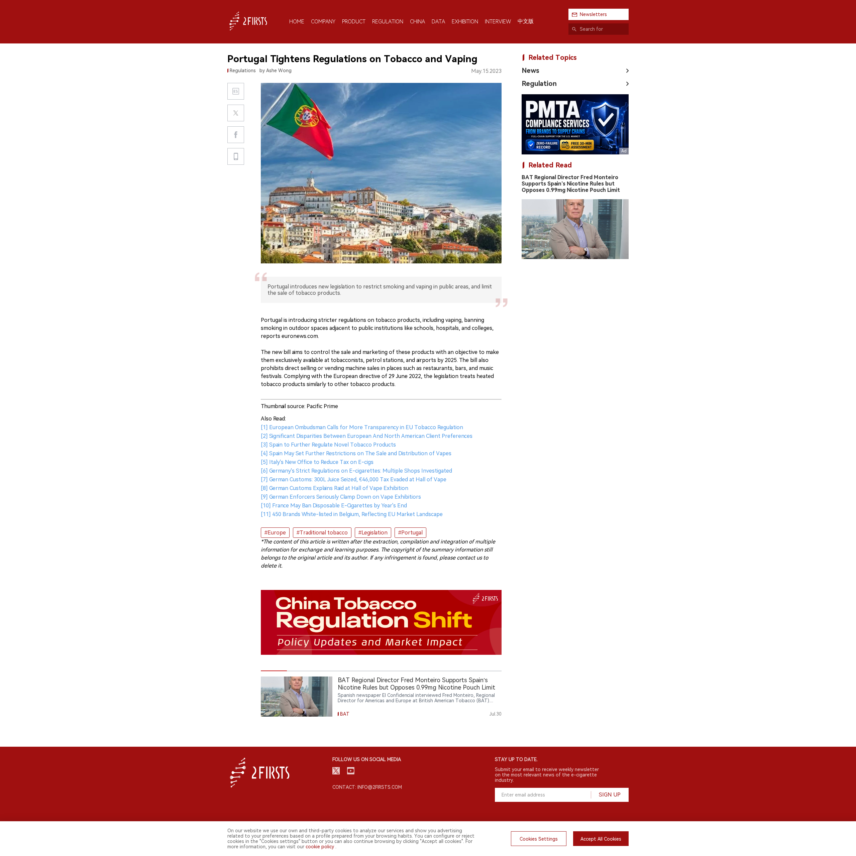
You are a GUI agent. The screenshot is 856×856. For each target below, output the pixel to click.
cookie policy (320, 846)
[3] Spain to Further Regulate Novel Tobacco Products (328, 445)
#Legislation (373, 532)
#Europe (275, 532)
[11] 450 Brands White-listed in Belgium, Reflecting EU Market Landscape (352, 514)
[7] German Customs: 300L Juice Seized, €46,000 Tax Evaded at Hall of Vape (353, 479)
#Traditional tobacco (322, 532)
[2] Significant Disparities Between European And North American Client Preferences (366, 436)
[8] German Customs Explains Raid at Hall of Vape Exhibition (334, 488)
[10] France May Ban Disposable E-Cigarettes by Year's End (334, 505)
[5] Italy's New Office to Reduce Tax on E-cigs (317, 462)
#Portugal (410, 532)
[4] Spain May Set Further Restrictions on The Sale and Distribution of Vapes (356, 453)
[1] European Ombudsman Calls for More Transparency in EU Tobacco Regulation (362, 427)
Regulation (539, 84)
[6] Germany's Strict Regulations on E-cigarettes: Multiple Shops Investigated (356, 471)
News (530, 71)
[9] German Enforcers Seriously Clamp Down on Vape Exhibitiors (341, 497)
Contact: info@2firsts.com (367, 787)
